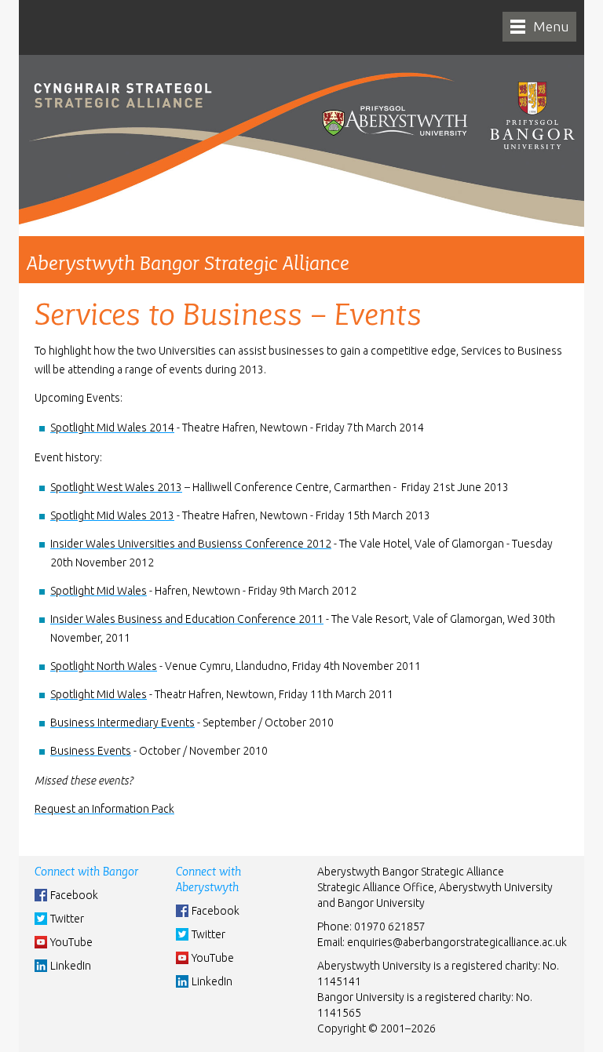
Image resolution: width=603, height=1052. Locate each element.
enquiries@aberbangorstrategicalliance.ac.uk (457, 942)
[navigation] (539, 27)
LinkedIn (70, 965)
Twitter (67, 918)
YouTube (71, 942)
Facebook (74, 895)
